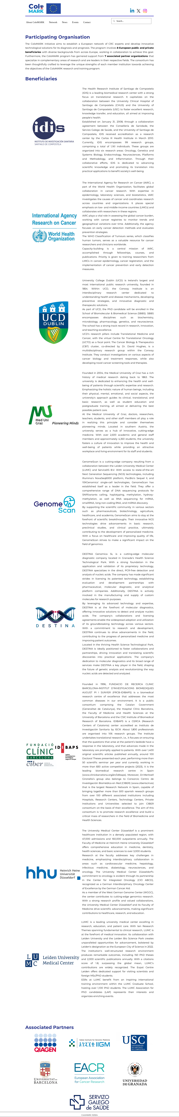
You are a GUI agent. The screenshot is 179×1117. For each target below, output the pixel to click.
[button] (35, 21)
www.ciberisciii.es (142, 783)
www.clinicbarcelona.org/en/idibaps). (105, 774)
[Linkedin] (132, 10)
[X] (138, 10)
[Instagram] (145, 10)
